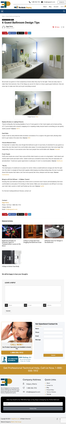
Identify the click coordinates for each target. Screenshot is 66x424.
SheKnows (60, 161)
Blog (12, 19)
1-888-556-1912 (32, 388)
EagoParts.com (16, 418)
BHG (29, 138)
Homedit (57, 149)
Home (3, 16)
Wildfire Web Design (16, 422)
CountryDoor (5, 174)
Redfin (42, 186)
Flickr (37, 117)
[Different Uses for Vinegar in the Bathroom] (54, 225)
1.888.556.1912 (16, 353)
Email (37, 336)
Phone (37, 332)
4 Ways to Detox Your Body (10, 266)
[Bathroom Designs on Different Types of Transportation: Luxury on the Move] (11, 225)
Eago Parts (9, 26)
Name (37, 328)
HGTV (18, 128)
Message (38, 339)
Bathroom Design (6, 19)
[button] (2, 11)
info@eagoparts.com (11, 209)
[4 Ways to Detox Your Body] (11, 251)
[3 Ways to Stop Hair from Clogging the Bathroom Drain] (33, 225)
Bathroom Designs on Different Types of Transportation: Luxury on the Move (11, 243)
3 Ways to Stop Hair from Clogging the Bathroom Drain (32, 241)
